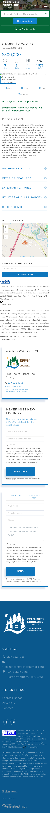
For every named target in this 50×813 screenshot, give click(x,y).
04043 (36, 336)
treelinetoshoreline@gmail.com (23, 666)
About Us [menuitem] (8, 703)
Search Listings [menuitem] (12, 697)
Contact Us (10, 392)
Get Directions (25, 274)
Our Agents (22, 392)
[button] (46, 14)
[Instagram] (13, 722)
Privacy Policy (6, 305)
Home (2, 336)
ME (15, 336)
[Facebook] (6, 722)
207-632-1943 (26, 29)
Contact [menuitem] (7, 708)
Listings (9, 336)
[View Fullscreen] (6, 237)
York (19, 336)
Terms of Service (31, 581)
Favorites (37, 5)
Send (20, 571)
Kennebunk (27, 336)
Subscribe (20, 471)
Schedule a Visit (34, 497)
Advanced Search (26, 21)
